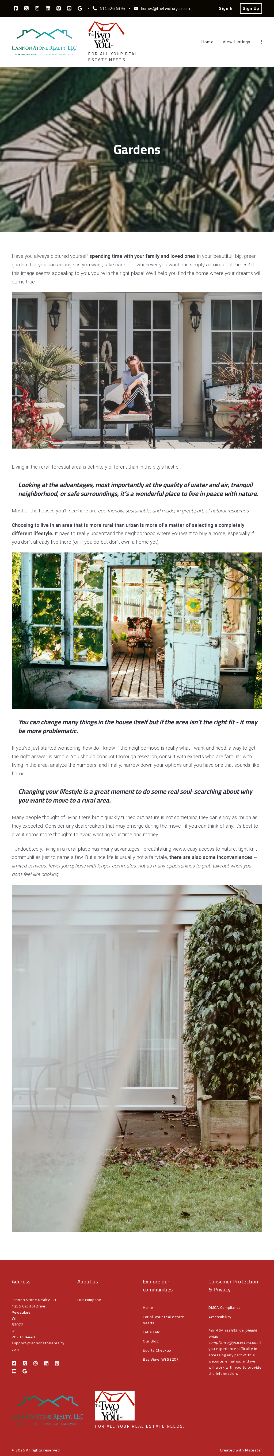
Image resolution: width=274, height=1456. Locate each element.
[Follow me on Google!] (80, 8)
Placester (253, 1450)
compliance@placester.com (232, 1342)
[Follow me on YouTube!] (69, 8)
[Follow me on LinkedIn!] (47, 8)
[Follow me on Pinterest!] (58, 8)
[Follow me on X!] (26, 8)
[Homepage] (44, 42)
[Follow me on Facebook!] (15, 8)
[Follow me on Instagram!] (37, 8)
